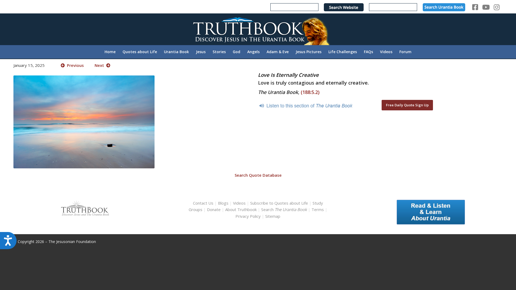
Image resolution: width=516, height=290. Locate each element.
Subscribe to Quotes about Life (279, 203)
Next (100, 65)
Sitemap (272, 216)
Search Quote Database (258, 175)
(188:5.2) (310, 92)
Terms (317, 209)
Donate (214, 209)
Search (284, 209)
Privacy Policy (248, 216)
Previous (74, 65)
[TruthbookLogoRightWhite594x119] (258, 29)
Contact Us (203, 203)
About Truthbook (241, 209)
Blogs (223, 203)
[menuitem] (110, 52)
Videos (239, 203)
